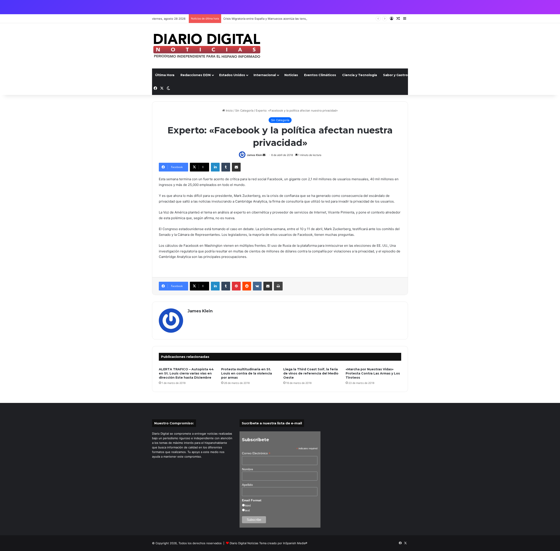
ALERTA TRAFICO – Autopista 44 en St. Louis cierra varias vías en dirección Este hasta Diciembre (186, 373)
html (248, 505)
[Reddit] (246, 286)
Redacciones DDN (195, 75)
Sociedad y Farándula (480, 75)
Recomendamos (517, 75)
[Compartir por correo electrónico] (236, 167)
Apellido (247, 484)
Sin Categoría (244, 110)
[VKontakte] (257, 286)
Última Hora (164, 75)
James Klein (254, 155)
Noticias (291, 75)
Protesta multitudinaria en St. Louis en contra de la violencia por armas (246, 373)
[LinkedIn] (215, 167)
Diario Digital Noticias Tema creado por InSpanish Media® (268, 543)
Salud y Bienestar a (440, 75)
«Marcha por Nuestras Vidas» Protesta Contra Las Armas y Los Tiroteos (373, 373)
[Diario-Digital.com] (206, 46)
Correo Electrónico (256, 453)
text (247, 510)
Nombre (247, 469)
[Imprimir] (278, 286)
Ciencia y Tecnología (359, 75)
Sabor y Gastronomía (400, 75)
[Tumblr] (225, 167)
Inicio (229, 110)
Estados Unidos (232, 75)
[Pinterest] (236, 286)
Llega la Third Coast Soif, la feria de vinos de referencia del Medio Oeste (310, 373)
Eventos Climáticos (320, 75)
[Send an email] (264, 155)
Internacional (265, 75)
